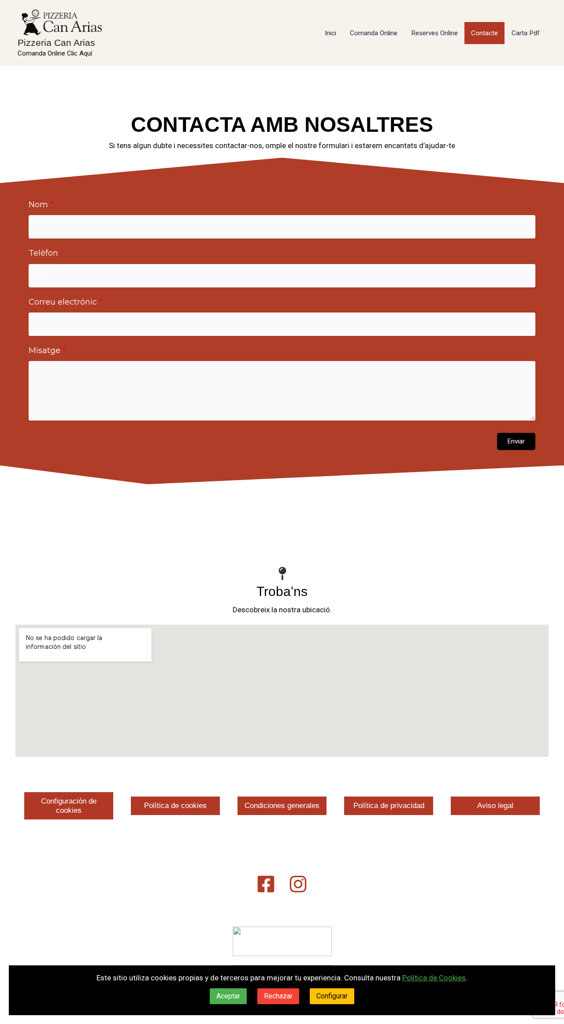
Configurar (332, 996)
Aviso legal (495, 805)
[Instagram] (298, 884)
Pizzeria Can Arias (56, 42)
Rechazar (278, 996)
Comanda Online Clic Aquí (55, 53)
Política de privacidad (388, 805)
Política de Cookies (434, 977)
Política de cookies (175, 805)
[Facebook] (265, 884)
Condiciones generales (282, 805)
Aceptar (228, 996)
